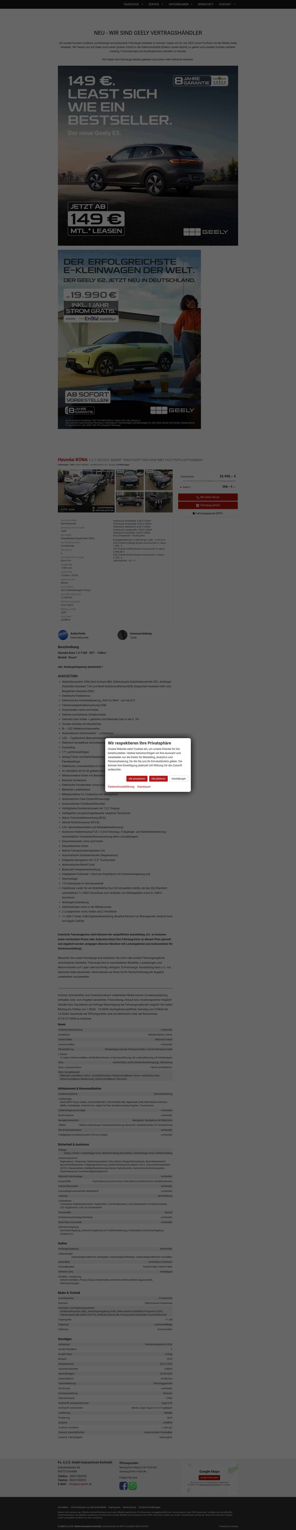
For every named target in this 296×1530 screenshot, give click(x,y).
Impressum (144, 786)
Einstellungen (179, 778)
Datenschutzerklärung (121, 786)
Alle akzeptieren (137, 778)
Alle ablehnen (158, 778)
